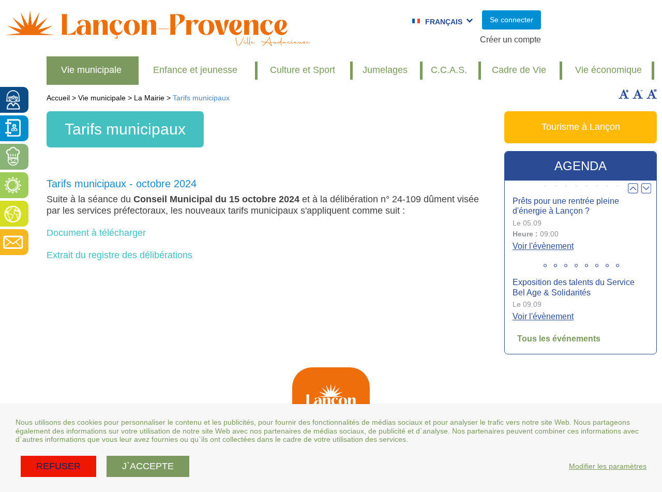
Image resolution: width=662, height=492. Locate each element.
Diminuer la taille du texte (638, 94)
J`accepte (148, 466)
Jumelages (385, 70)
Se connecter (511, 20)
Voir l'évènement (543, 246)
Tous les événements (558, 338)
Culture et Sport (302, 70)
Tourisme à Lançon (580, 127)
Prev (633, 188)
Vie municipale (91, 70)
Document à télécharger (96, 233)
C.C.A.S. (449, 70)
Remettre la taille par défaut (651, 94)
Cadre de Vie (519, 70)
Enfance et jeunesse (195, 70)
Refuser (58, 466)
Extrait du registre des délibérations (119, 255)
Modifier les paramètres (607, 466)
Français (443, 22)
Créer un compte (510, 39)
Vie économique (608, 70)
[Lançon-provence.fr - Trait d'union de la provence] (157, 41)
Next (646, 188)
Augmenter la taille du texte (624, 94)
